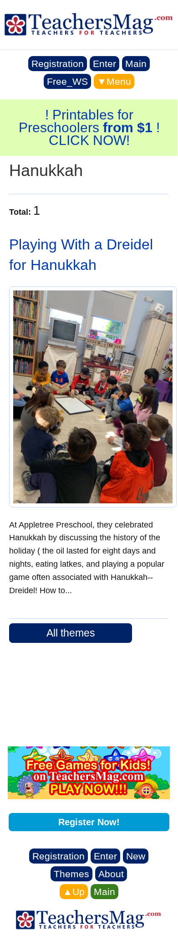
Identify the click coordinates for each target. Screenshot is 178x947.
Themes (71, 874)
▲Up (74, 891)
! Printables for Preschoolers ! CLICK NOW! (89, 127)
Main (136, 63)
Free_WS (67, 81)
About (111, 874)
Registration (57, 63)
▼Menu (114, 81)
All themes (70, 633)
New (135, 856)
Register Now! (89, 822)
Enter (104, 63)
